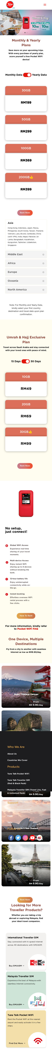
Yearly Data (39, 75)
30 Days (36, 361)
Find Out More (16, 1043)
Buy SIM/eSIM (15, 966)
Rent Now (25, 213)
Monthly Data (13, 75)
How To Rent (26, 616)
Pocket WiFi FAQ (27, 629)
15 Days (16, 361)
